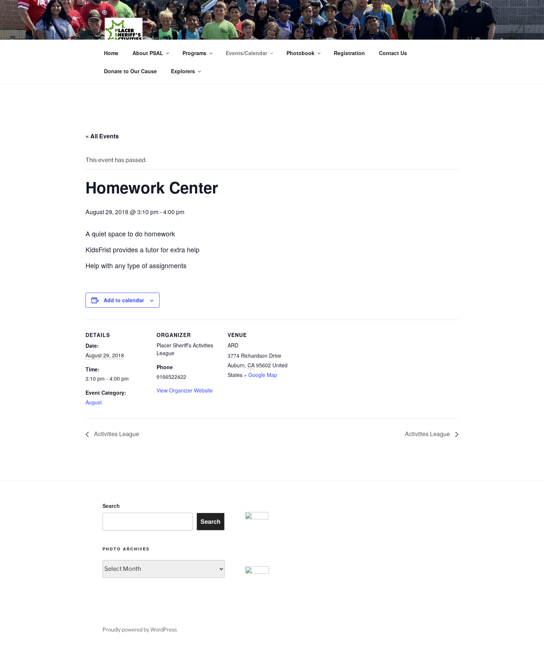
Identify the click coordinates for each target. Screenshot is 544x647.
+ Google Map (260, 374)
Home (111, 53)
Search (111, 505)
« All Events (102, 136)
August (93, 402)
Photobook (300, 53)
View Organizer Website (185, 390)
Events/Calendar (246, 53)
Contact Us (393, 53)
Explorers (183, 71)
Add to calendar (124, 300)
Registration (349, 53)
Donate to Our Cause (130, 71)
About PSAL (147, 53)
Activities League (116, 433)
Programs (194, 53)
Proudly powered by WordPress (140, 629)
